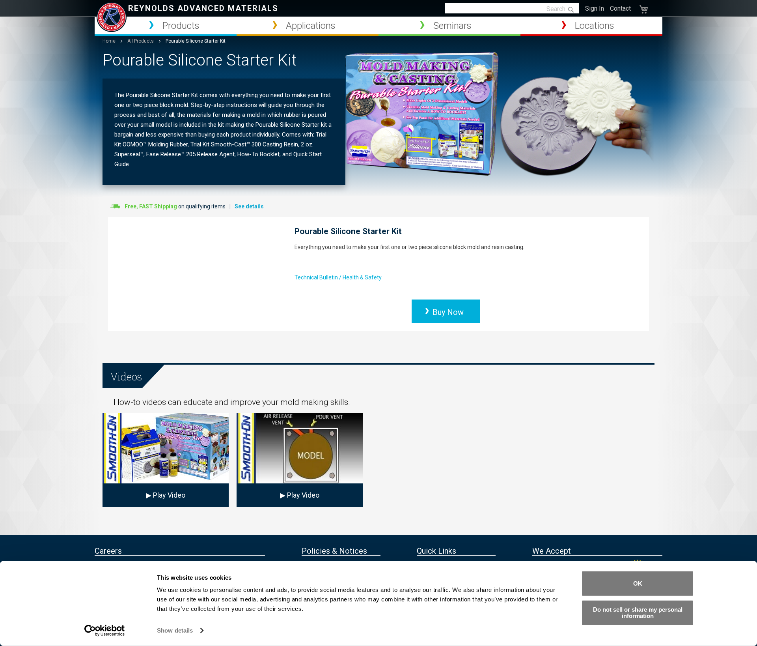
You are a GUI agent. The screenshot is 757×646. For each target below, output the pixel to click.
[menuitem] (166, 25)
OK (637, 583)
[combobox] (512, 8)
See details (249, 206)
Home (110, 41)
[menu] (378, 26)
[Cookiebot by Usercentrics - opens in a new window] (104, 631)
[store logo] (112, 17)
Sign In (594, 8)
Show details (175, 630)
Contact (620, 8)
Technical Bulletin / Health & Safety (338, 277)
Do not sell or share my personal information (637, 612)
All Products (141, 41)
